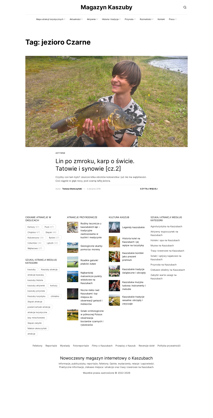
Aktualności (75, 19)
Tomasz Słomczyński (72, 189)
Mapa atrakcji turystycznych (49, 19)
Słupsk (51, 232)
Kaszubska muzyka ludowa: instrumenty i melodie (134, 285)
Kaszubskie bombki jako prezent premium (133, 256)
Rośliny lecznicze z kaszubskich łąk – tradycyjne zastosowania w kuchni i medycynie (91, 230)
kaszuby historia (35, 280)
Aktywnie (91, 19)
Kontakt (161, 19)
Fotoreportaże (81, 345)
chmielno (55, 296)
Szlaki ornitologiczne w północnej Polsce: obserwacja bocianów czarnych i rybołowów (92, 317)
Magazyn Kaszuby (106, 7)
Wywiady (65, 345)
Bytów (54, 237)
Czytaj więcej (149, 189)
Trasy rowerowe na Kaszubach (167, 250)
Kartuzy (33, 227)
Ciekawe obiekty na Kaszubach (168, 269)
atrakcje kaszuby (36, 275)
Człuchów (34, 243)
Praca (171, 19)
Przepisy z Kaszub (125, 345)
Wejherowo (35, 248)
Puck (49, 227)
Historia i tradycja (110, 19)
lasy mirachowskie (36, 317)
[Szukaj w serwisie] (185, 7)
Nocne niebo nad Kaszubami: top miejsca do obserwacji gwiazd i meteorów (91, 297)
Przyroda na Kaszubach (163, 264)
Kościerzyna (36, 237)
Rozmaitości (145, 19)
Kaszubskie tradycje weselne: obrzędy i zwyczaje (133, 300)
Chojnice (34, 232)
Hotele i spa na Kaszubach (165, 240)
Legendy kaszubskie (133, 227)
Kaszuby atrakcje (49, 269)
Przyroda (129, 19)
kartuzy (53, 285)
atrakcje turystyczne (37, 312)
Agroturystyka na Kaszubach (166, 226)
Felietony (37, 345)
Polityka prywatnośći (169, 345)
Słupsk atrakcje (35, 301)
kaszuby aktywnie (36, 285)
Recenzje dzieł (146, 345)
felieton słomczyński (37, 328)
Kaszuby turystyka (36, 296)
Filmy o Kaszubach (102, 345)
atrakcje (31, 333)
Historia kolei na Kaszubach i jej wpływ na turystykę (133, 242)
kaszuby (32, 269)
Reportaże (51, 345)
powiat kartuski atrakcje (39, 307)
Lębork (52, 243)
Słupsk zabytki (35, 323)
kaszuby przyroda (36, 291)
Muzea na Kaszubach (162, 245)
